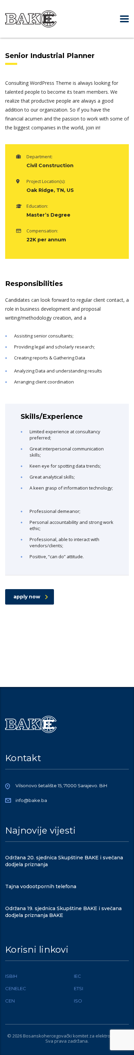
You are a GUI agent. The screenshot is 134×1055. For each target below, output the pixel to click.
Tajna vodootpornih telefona (40, 886)
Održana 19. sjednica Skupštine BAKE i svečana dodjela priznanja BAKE (63, 911)
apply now (26, 597)
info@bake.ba (31, 800)
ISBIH (11, 976)
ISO (78, 1001)
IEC (77, 976)
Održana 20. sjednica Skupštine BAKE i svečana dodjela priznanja (64, 861)
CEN (10, 1001)
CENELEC (15, 988)
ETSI (78, 988)
